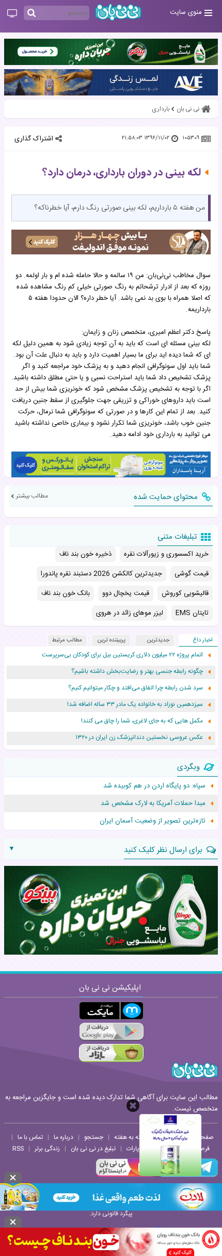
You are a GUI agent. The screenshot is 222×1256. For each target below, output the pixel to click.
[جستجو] (31, 13)
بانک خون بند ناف (65, 593)
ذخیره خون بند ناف (85, 554)
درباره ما (63, 1137)
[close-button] (132, 1106)
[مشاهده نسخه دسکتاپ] (12, 14)
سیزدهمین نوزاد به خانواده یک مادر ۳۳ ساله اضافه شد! (135, 705)
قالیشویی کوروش (185, 593)
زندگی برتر (47, 1149)
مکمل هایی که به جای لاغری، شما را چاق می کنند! (142, 721)
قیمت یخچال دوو (125, 593)
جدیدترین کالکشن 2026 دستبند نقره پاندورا (101, 573)
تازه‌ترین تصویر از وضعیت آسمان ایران (152, 821)
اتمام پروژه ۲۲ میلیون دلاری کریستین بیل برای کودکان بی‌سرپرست (122, 655)
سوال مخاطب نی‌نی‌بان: (178, 275)
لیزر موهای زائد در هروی (129, 613)
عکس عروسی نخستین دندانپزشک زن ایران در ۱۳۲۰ (139, 738)
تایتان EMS (192, 613)
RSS (18, 1149)
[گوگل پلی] (111, 1032)
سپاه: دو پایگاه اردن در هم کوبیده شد (154, 786)
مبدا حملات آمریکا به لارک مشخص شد (153, 803)
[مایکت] (111, 1011)
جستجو (93, 1137)
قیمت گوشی (192, 573)
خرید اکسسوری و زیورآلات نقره (166, 554)
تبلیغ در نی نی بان (93, 1149)
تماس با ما (30, 1137)
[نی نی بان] (118, 12)
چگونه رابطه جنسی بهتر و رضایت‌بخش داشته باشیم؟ (137, 672)
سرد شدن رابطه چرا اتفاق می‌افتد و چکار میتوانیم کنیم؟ (135, 688)
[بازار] (111, 1053)
